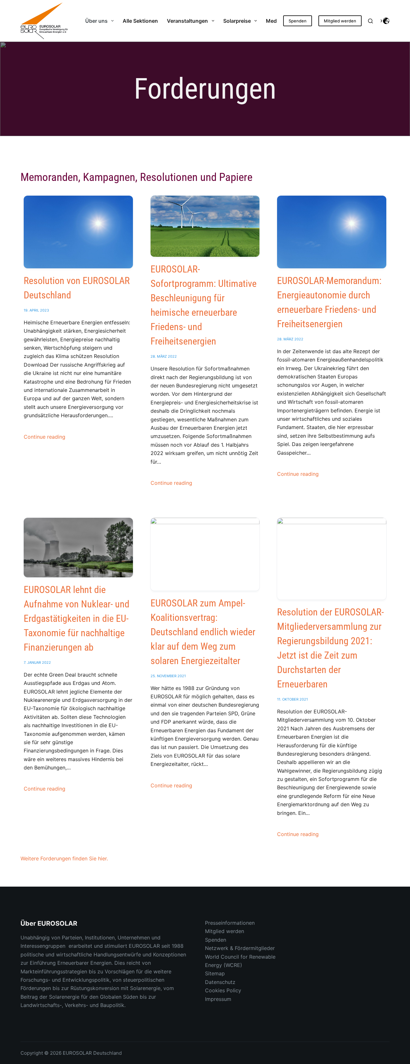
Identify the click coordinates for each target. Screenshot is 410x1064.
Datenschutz (220, 982)
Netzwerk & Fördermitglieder (240, 948)
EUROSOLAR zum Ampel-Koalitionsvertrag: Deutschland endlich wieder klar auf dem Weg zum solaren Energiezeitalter (203, 631)
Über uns (96, 21)
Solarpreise (237, 21)
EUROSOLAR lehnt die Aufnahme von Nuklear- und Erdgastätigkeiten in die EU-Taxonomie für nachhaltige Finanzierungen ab (76, 618)
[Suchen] (370, 21)
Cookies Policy (223, 990)
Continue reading (44, 437)
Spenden (298, 20)
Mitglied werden (340, 20)
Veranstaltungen (187, 21)
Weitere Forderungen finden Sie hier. (64, 858)
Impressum (218, 999)
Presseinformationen (230, 923)
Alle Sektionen (140, 21)
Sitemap (215, 973)
